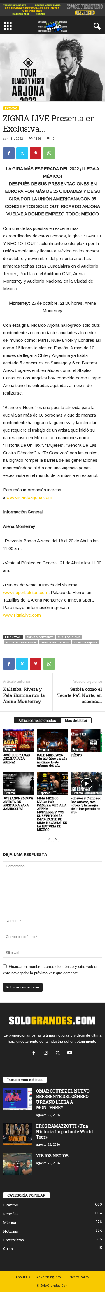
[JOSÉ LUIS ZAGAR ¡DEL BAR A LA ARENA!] (18, 741)
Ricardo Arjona (85, 642)
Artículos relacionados (37, 720)
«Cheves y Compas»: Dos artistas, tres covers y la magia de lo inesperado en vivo (86, 805)
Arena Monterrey (40, 637)
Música (9, 1222)
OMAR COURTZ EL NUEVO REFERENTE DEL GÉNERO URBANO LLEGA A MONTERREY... (63, 1099)
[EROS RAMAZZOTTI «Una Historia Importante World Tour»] (17, 1134)
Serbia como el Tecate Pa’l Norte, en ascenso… (79, 695)
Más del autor (76, 720)
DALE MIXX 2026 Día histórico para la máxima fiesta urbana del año (52, 760)
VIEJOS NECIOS (52, 1155)
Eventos (11, 108)
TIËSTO (76, 755)
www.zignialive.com (22, 615)
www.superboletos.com (25, 592)
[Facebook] (9, 153)
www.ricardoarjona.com (29, 497)
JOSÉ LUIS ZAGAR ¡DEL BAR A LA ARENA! (16, 758)
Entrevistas (13, 1239)
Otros (8, 1248)
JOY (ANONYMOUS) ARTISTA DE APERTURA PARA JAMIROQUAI (18, 803)
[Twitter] (22, 153)
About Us (23, 1277)
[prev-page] (49, 839)
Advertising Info (48, 1277)
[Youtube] (70, 1053)
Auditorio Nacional (21, 642)
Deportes (44, 793)
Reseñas (11, 1213)
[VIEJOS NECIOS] (17, 1164)
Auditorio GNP (69, 637)
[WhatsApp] (49, 153)
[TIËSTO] (86, 741)
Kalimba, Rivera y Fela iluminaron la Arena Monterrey (24, 695)
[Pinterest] (35, 153)
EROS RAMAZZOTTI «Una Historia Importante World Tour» (64, 1131)
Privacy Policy (78, 1277)
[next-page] (56, 839)
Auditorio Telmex (55, 642)
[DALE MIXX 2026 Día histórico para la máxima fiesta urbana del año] (52, 741)
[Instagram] (47, 1053)
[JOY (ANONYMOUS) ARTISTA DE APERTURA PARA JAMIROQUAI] (18, 783)
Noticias (10, 1231)
